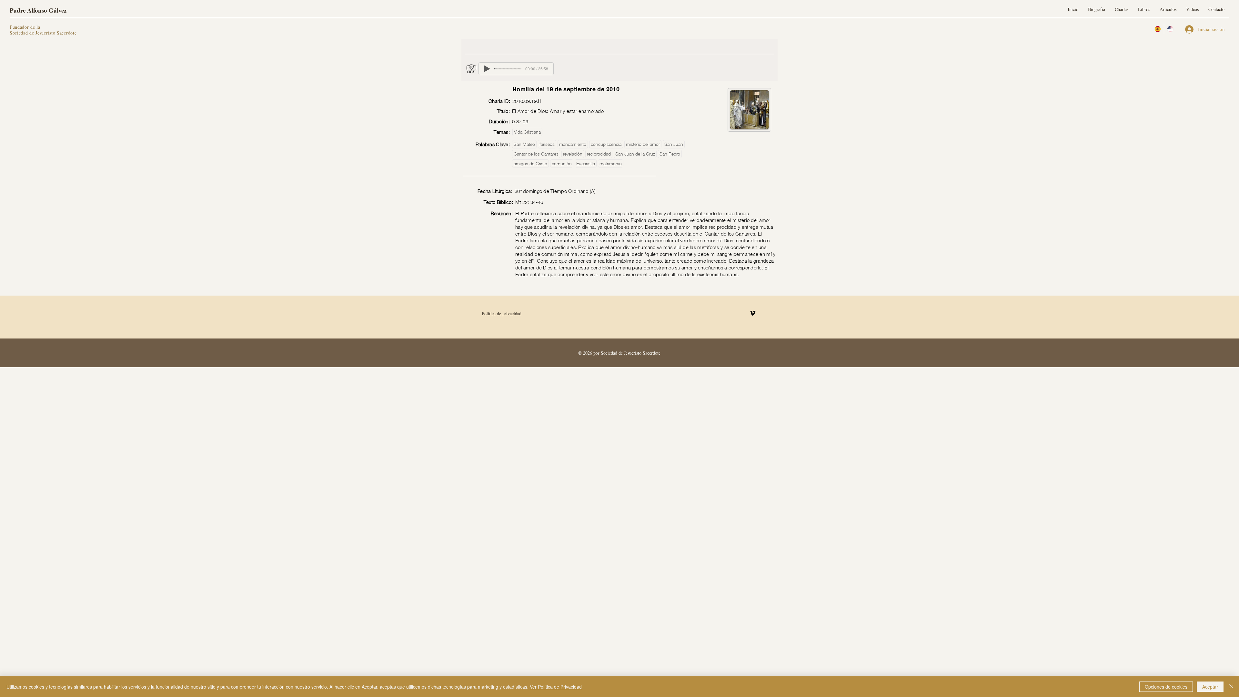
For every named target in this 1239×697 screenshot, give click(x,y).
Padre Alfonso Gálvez (38, 10)
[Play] (487, 69)
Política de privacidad (501, 313)
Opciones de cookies (1166, 686)
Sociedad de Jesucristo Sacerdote (43, 33)
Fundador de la (25, 27)
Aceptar (1210, 686)
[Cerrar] (1231, 687)
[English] (1170, 29)
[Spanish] (1158, 29)
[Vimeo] (752, 313)
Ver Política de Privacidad (556, 686)
